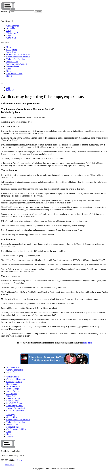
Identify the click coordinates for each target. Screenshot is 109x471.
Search (38, 12)
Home (9, 47)
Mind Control (12, 61)
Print (8, 87)
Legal (8, 35)
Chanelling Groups (14, 381)
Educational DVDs (14, 73)
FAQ (8, 30)
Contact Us (11, 38)
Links (8, 69)
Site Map (10, 436)
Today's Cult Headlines (16, 59)
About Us (10, 28)
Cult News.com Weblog (16, 64)
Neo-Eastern (11, 393)
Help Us (9, 76)
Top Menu (5, 21)
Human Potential (13, 386)
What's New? (12, 33)
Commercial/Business (15, 379)
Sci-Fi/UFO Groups (14, 403)
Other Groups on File (15, 410)
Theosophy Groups (14, 405)
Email (11, 90)
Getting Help (11, 49)
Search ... (5, 12)
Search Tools (11, 372)
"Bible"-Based (12, 377)
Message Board (12, 66)
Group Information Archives (18, 54)
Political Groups (13, 398)
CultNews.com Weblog (16, 429)
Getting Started (12, 26)
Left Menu (5, 42)
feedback (18, 460)
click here (87, 343)
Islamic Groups (12, 389)
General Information (14, 370)
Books (9, 71)
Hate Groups (11, 384)
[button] (12, 21)
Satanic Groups (12, 401)
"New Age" (11, 396)
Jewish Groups (12, 391)
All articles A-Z (12, 367)
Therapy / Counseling (15, 408)
